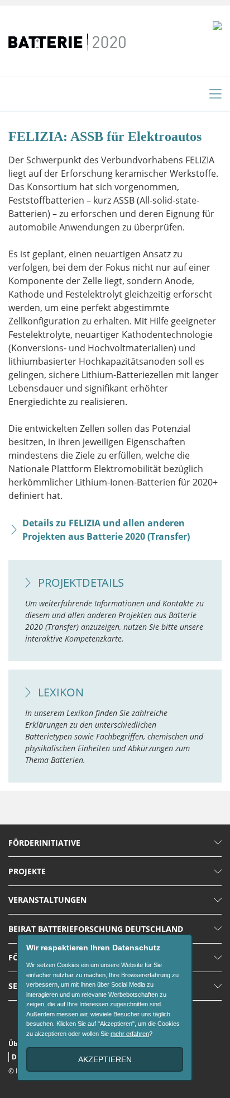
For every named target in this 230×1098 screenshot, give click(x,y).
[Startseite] (67, 36)
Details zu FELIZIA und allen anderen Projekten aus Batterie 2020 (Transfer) (106, 530)
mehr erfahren (130, 1033)
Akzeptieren (105, 1059)
